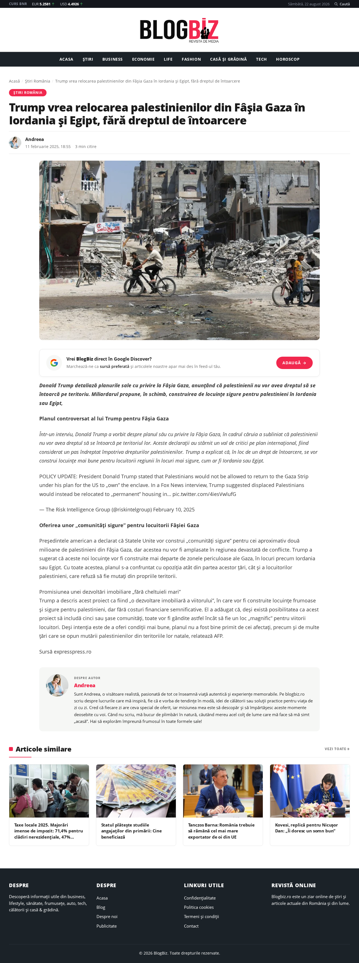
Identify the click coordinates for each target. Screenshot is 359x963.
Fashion (191, 59)
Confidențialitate (200, 898)
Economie (143, 59)
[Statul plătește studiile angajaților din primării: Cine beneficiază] (136, 791)
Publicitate (106, 926)
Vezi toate (335, 748)
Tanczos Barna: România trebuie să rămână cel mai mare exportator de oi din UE (221, 831)
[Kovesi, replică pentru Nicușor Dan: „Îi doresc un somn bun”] (310, 791)
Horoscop (288, 59)
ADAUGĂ (294, 362)
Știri (88, 59)
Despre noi (107, 916)
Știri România (37, 81)
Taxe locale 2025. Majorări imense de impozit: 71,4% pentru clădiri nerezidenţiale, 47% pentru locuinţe (48, 834)
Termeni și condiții (201, 916)
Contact (191, 926)
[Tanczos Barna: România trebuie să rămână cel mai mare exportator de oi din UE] (223, 791)
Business (112, 59)
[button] (342, 4)
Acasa (66, 59)
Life (168, 59)
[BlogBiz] (179, 30)
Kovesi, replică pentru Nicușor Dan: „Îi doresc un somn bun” (306, 828)
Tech (261, 59)
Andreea (34, 139)
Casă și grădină (228, 59)
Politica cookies (199, 907)
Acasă (14, 81)
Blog (100, 907)
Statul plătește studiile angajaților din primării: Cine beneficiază (131, 831)
